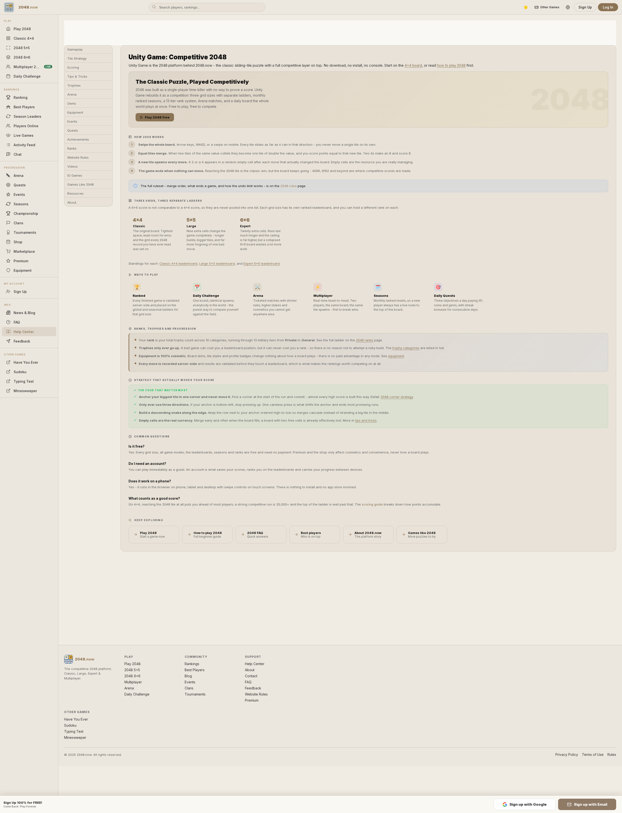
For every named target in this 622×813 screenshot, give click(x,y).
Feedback (253, 688)
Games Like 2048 (80, 184)
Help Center (254, 664)
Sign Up (585, 7)
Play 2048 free (157, 117)
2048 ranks (364, 340)
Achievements (78, 139)
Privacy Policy (566, 754)
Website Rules (78, 157)
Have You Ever (76, 719)
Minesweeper (75, 737)
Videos (72, 166)
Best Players (195, 670)
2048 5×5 (132, 670)
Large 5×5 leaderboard (217, 263)
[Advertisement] (340, 32)
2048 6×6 (132, 676)
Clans (189, 688)
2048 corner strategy (397, 397)
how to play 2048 (451, 65)
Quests (72, 130)
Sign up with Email (590, 804)
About (71, 202)
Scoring (73, 67)
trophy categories (405, 348)
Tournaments (195, 694)
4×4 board (413, 65)
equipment (396, 356)
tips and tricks (366, 420)
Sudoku (70, 725)
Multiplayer (133, 682)
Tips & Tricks (77, 76)
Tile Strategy (76, 58)
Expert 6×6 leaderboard (261, 263)
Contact (251, 676)
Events (72, 121)
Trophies (74, 85)
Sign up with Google (528, 804)
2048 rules (288, 186)
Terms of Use (593, 754)
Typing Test (73, 731)
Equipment (75, 112)
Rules (611, 754)
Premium (252, 700)
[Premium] (525, 7)
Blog (188, 676)
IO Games (74, 175)
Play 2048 (132, 664)
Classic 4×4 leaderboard (178, 263)
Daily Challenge (136, 694)
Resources (75, 193)
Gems (71, 103)
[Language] (567, 7)
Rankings (192, 664)
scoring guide (372, 504)
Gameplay (75, 49)
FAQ (248, 682)
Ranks (72, 148)
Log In (608, 7)
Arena (72, 94)
